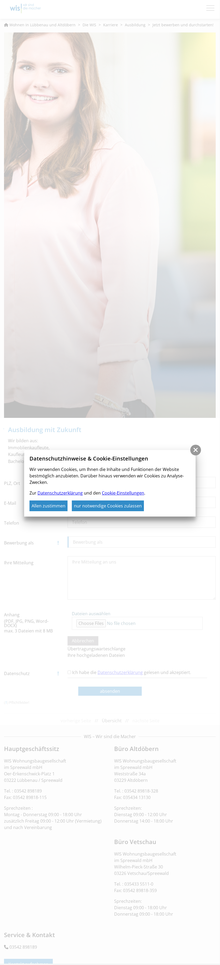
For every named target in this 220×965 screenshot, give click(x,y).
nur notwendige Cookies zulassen (108, 506)
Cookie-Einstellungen (123, 493)
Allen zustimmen (48, 506)
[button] (195, 450)
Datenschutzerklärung (60, 493)
